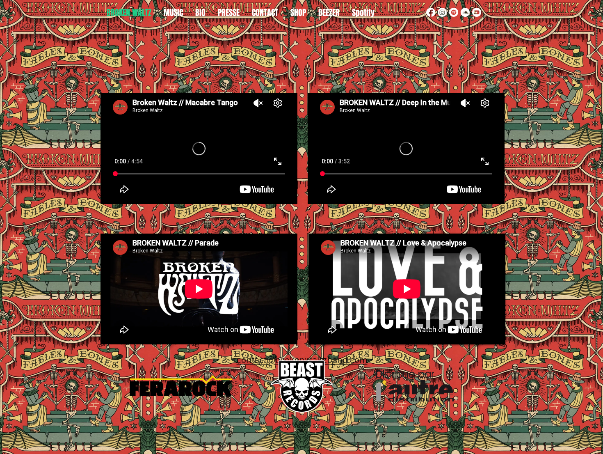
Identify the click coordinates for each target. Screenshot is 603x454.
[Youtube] (476, 12)
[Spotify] (453, 12)
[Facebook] (430, 12)
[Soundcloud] (465, 12)
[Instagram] (442, 12)
